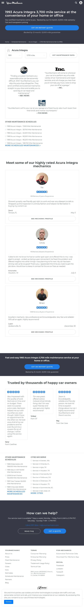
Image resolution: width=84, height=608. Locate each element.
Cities (7, 567)
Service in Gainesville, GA (42, 474)
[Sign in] (80, 2)
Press (7, 557)
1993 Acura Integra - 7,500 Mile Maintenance (24, 126)
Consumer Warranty (38, 554)
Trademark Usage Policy (40, 563)
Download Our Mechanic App (67, 557)
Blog (7, 583)
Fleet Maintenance (12, 560)
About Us (8, 554)
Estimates (9, 573)
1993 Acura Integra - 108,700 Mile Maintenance (25, 143)
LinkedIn (59, 569)
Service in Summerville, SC (43, 488)
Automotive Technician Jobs (67, 554)
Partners (8, 579)
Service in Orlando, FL (41, 464)
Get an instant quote (42, 28)
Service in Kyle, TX (39, 467)
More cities (37, 493)
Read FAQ (29, 531)
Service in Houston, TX (41, 471)
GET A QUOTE (55, 531)
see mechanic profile (42, 219)
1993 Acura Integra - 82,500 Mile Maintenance (24, 136)
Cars (7, 570)
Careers (8, 563)
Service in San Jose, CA (41, 491)
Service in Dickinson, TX (42, 481)
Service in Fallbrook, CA (42, 477)
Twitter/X (59, 572)
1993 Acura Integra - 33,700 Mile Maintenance (24, 130)
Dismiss (9, 602)
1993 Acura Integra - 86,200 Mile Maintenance (24, 140)
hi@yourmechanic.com (49, 525)
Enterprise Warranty (38, 557)
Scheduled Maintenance (14, 576)
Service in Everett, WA (41, 461)
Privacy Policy (36, 560)
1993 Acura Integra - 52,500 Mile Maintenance (24, 133)
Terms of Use (36, 567)
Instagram (60, 575)
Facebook (60, 565)
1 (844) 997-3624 (32, 525)
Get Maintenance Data (63, 55)
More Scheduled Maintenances (22, 145)
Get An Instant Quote (42, 367)
